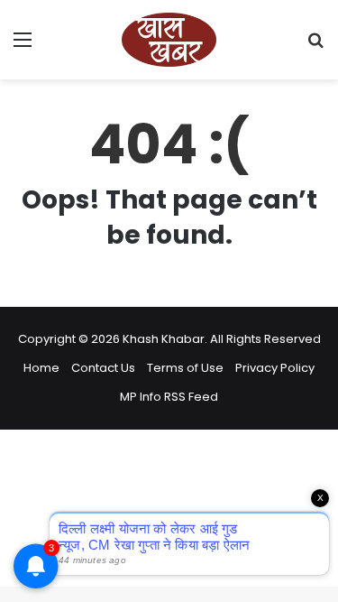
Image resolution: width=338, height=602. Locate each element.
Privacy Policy (275, 367)
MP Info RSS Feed (169, 396)
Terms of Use (185, 367)
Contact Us (103, 367)
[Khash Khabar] (169, 40)
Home (41, 367)
